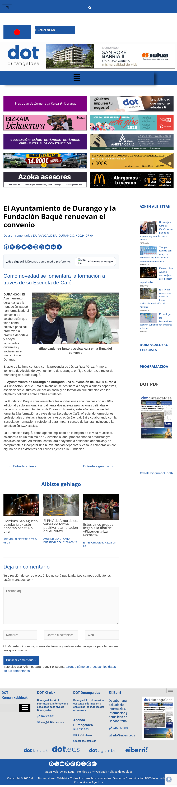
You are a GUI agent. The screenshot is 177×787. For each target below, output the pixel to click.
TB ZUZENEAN (45, 30)
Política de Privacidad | (92, 771)
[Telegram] (24, 247)
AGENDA (8, 539)
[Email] (47, 247)
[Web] (102, 635)
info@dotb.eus (84, 735)
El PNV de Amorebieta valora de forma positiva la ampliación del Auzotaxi (60, 525)
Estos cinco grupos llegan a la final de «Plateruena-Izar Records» (98, 529)
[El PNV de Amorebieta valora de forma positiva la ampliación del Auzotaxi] (148, 293)
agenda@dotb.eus (86, 741)
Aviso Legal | (68, 771)
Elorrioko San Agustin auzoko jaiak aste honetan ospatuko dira (20, 526)
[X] (12, 247)
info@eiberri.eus (124, 735)
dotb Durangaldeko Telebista (50, 778)
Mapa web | (52, 771)
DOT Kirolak (46, 693)
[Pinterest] (18, 247)
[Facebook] (6, 247)
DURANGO (66, 235)
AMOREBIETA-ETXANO (56, 538)
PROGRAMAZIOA (154, 366)
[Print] (53, 247)
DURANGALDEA (45, 235)
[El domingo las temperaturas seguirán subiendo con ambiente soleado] (148, 317)
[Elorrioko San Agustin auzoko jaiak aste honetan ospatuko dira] (148, 272)
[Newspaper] (94, 763)
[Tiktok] (78, 763)
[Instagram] (35, 247)
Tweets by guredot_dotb (156, 473)
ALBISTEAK (21, 539)
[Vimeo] (67, 763)
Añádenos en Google (100, 261)
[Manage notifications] (169, 779)
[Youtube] (62, 763)
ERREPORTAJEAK (93, 542)
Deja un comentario (16, 235)
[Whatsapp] (29, 247)
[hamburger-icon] (7, 7)
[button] (77, 78)
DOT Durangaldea (86, 693)
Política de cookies (120, 771)
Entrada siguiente (98, 466)
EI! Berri (115, 693)
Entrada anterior (23, 466)
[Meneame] (41, 247)
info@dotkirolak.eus (52, 722)
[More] (59, 247)
